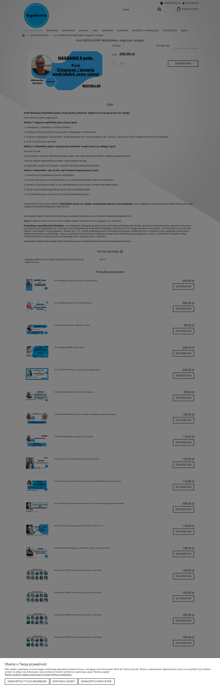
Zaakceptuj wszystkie (96, 681)
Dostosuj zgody (64, 681)
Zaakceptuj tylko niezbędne (27, 681)
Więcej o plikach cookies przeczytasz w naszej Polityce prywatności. (38, 674)
